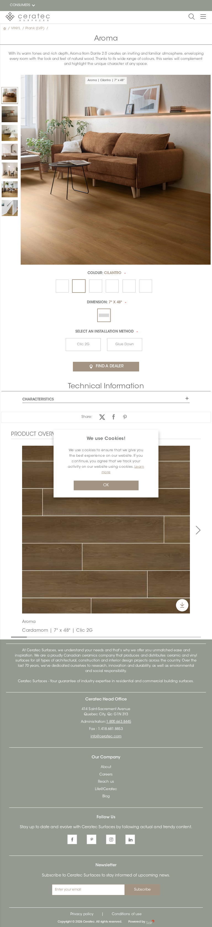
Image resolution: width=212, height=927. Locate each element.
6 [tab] (93, 636)
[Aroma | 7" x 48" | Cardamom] (106, 529)
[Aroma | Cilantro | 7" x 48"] (10, 95)
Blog (106, 796)
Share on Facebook (113, 417)
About (106, 767)
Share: (86, 417)
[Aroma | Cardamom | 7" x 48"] (10, 114)
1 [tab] (14, 636)
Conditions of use (127, 914)
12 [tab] (188, 636)
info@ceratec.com (106, 736)
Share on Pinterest (125, 417)
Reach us (106, 781)
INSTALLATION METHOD (104, 331)
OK (106, 485)
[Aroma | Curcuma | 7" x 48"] (10, 133)
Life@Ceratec (106, 789)
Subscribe (142, 889)
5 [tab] (77, 636)
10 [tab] (156, 636)
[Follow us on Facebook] (72, 839)
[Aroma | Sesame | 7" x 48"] (10, 171)
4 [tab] (61, 636)
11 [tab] (172, 636)
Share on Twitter (102, 417)
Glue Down (124, 344)
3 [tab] (45, 636)
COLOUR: (105, 273)
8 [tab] (124, 636)
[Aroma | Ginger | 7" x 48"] (10, 189)
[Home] (5, 28)
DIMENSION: (104, 302)
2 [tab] (29, 636)
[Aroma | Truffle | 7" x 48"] (10, 152)
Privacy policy (81, 914)
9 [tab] (140, 636)
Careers (106, 774)
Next (198, 530)
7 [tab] (109, 636)
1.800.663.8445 (118, 722)
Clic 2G (83, 344)
